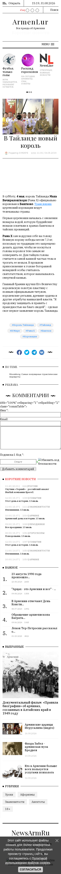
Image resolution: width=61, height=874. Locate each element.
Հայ (22, 10)
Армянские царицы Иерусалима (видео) (39, 726)
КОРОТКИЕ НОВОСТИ (20, 479)
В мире (23, 153)
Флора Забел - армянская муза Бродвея (36, 747)
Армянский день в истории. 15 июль (25, 518)
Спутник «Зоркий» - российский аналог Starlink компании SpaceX (27, 491)
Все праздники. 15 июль (18, 527)
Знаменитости (39, 506)
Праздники (37, 524)
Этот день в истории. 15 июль (21, 501)
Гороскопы (37, 533)
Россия (33, 486)
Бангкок (46, 330)
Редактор (13, 153)
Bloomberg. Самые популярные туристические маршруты (33, 375)
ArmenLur (30, 21)
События (35, 498)
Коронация (30, 336)
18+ (7, 809)
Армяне (34, 515)
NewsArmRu (30, 832)
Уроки (9, 794)
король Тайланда (23, 325)
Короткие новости (30, 32)
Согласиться (30, 869)
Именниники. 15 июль (17, 509)
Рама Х (31, 330)
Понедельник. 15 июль (17, 536)
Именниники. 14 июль (17, 553)
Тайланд (46, 325)
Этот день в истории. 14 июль (21, 544)
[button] (48, 44)
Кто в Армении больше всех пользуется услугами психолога (41, 769)
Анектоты (38, 802)
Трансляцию (43, 204)
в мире (15, 330)
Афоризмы (27, 794)
